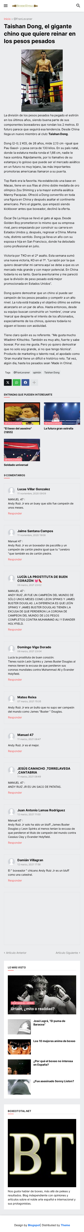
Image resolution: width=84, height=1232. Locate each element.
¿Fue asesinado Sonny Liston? (53, 1081)
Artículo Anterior (16, 952)
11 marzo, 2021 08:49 (29, 776)
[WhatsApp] (17, 382)
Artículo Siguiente (67, 952)
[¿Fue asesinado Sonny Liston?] (19, 1087)
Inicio (7, 19)
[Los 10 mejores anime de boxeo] (19, 1046)
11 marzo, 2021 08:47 (29, 739)
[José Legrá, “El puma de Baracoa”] (19, 1026)
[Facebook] (25, 382)
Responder (15, 513)
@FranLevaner (23, 19)
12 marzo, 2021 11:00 (29, 814)
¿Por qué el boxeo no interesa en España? (53, 1062)
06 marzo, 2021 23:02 (29, 585)
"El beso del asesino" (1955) (18, 430)
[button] (5, 6)
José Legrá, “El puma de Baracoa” (49, 1022)
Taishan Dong (51, 372)
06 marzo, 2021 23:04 (29, 651)
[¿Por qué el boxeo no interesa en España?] (19, 1067)
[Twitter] (8, 382)
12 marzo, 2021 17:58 (28, 864)
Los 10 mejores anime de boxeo (54, 1041)
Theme (65, 1225)
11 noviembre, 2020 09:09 (31, 493)
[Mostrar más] (34, 382)
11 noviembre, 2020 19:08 (31, 535)
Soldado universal (16, 464)
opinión (37, 372)
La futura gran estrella (58, 428)
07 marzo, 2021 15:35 (29, 701)
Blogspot (34, 1225)
